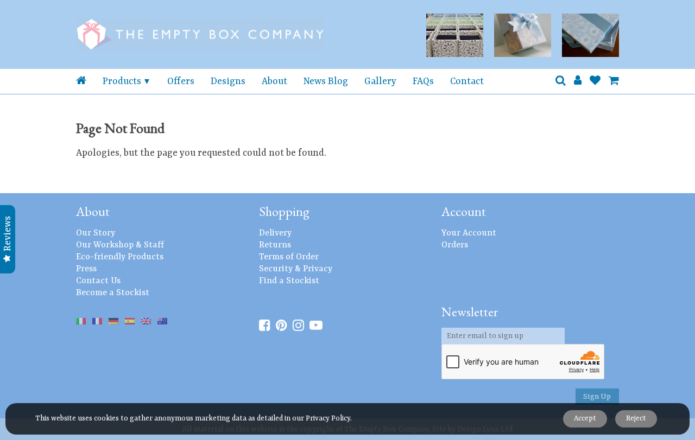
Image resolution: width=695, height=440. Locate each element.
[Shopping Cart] (614, 81)
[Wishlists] (595, 81)
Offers (180, 81)
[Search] (560, 81)
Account (463, 211)
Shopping (284, 211)
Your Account (468, 233)
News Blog (326, 81)
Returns (275, 245)
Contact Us (98, 281)
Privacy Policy (328, 419)
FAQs (423, 81)
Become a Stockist (112, 293)
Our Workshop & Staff (120, 245)
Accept (585, 419)
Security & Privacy (295, 269)
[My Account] (578, 81)
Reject (636, 419)
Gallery (380, 81)
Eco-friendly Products (119, 257)
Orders (454, 245)
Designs (228, 81)
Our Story (95, 233)
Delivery (275, 233)
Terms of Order (289, 257)
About (274, 81)
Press (86, 269)
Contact (467, 81)
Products (122, 81)
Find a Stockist (289, 281)
